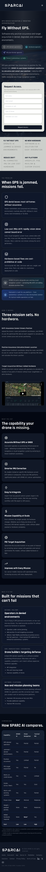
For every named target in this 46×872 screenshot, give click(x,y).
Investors (5, 859)
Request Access (23, 127)
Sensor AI (23, 855)
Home (3, 855)
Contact (12, 859)
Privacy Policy (20, 859)
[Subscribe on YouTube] (3, 862)
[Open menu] (42, 5)
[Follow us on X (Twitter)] (42, 859)
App (17, 855)
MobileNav (31, 855)
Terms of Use (31, 859)
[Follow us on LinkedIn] (38, 859)
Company (39, 855)
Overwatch (10, 855)
